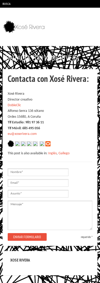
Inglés (52, 153)
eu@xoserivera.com (22, 134)
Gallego (63, 153)
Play (20, 4)
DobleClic (14, 105)
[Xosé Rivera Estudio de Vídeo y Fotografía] (25, 27)
